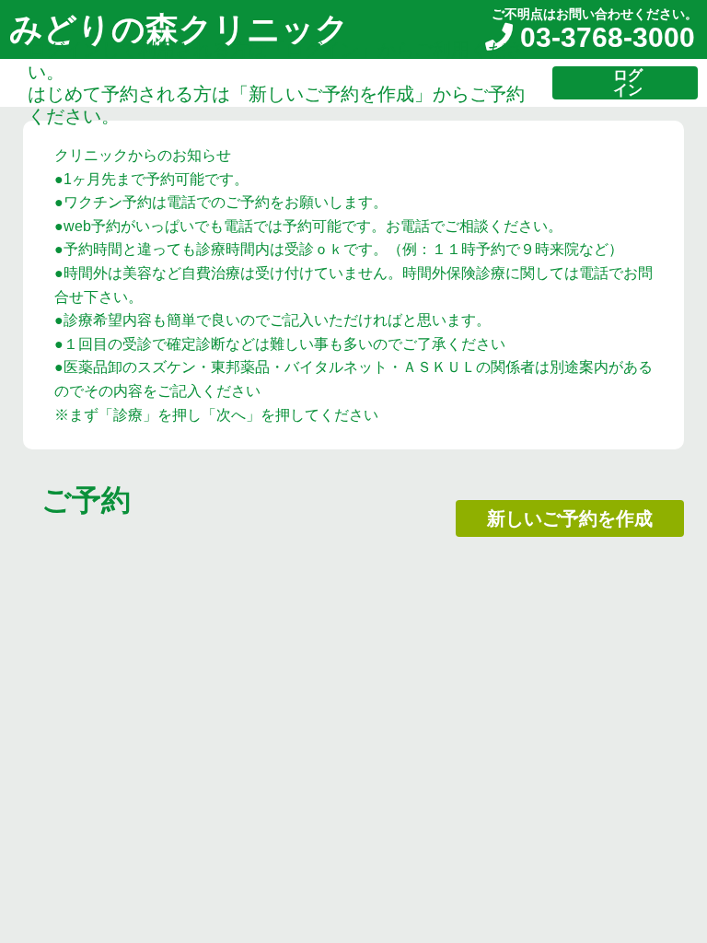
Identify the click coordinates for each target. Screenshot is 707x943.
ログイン (628, 82)
